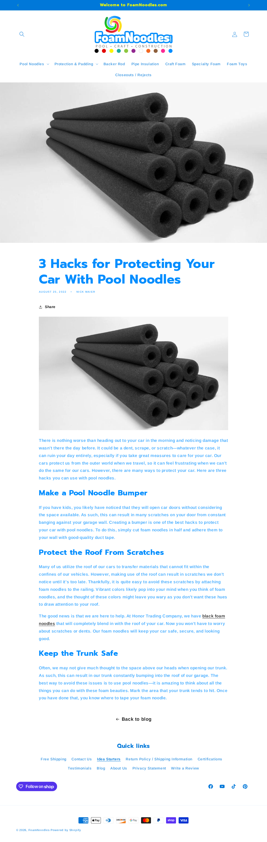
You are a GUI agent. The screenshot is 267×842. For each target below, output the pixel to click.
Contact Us (81, 759)
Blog (101, 768)
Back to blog (137, 719)
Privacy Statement (149, 768)
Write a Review (185, 768)
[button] (22, 34)
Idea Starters (109, 759)
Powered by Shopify (66, 830)
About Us (118, 768)
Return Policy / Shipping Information (159, 759)
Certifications (210, 759)
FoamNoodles (39, 830)
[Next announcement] (249, 5)
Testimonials (80, 768)
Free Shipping (53, 759)
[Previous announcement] (18, 5)
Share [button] (50, 307)
